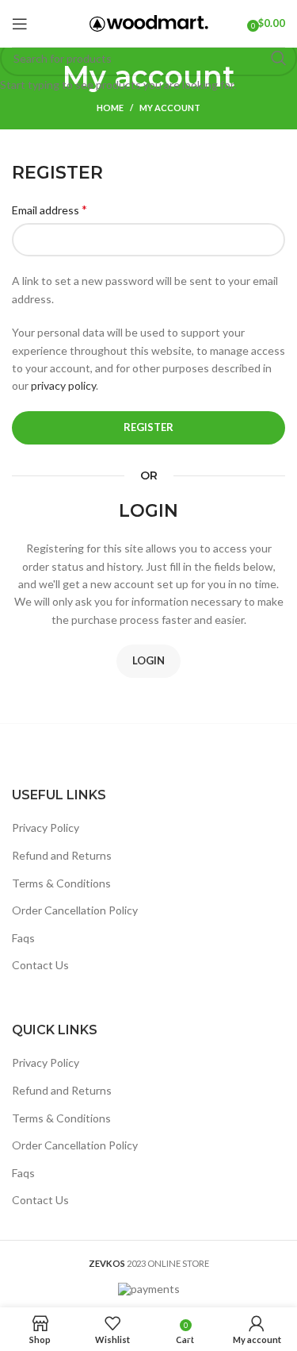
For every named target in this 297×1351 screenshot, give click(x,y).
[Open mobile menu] (20, 24)
